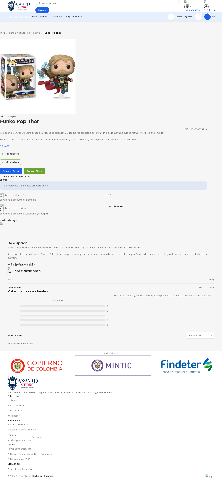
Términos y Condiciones (19, 448)
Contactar (12, 434)
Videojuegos (14, 415)
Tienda (12, 32)
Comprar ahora (34, 171)
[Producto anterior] (2, 37)
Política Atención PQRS (19, 459)
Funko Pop (24, 32)
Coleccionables (15, 410)
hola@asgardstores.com (25, 439)
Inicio (2, 32)
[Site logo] (19, 5)
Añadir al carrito (11, 171)
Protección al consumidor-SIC (22, 429)
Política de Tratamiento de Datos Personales (30, 454)
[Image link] (23, 382)
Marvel (36, 32)
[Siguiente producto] (9, 37)
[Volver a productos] (5, 37)
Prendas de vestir (16, 405)
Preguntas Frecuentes (18, 424)
